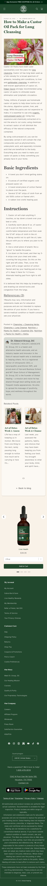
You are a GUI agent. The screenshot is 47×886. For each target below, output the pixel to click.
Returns (7, 642)
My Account (9, 588)
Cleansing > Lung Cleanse (15, 327)
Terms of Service (10, 613)
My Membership (10, 603)
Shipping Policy (10, 637)
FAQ (6, 632)
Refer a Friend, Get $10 (13, 608)
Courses (7, 686)
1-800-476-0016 (23, 770)
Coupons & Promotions (13, 652)
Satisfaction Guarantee (13, 729)
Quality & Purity (10, 690)
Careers (7, 709)
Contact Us (23, 783)
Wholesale (8, 719)
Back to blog (25, 488)
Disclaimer (19, 798)
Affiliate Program (10, 714)
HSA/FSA (7, 734)
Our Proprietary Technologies (15, 695)
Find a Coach (9, 657)
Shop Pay (8, 647)
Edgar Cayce (9, 89)
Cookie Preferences (12, 662)
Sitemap (40, 798)
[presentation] (23, 478)
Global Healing (26, 880)
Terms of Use (8, 798)
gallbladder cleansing (17, 82)
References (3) (14, 295)
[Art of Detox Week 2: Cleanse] (33, 416)
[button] (4, 8)
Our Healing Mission (12, 680)
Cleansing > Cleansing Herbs (26, 324)
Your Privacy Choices (12, 618)
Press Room (8, 724)
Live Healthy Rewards (12, 598)
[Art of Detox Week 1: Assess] (13, 416)
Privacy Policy (30, 798)
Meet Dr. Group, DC (11, 676)
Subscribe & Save (11, 593)
